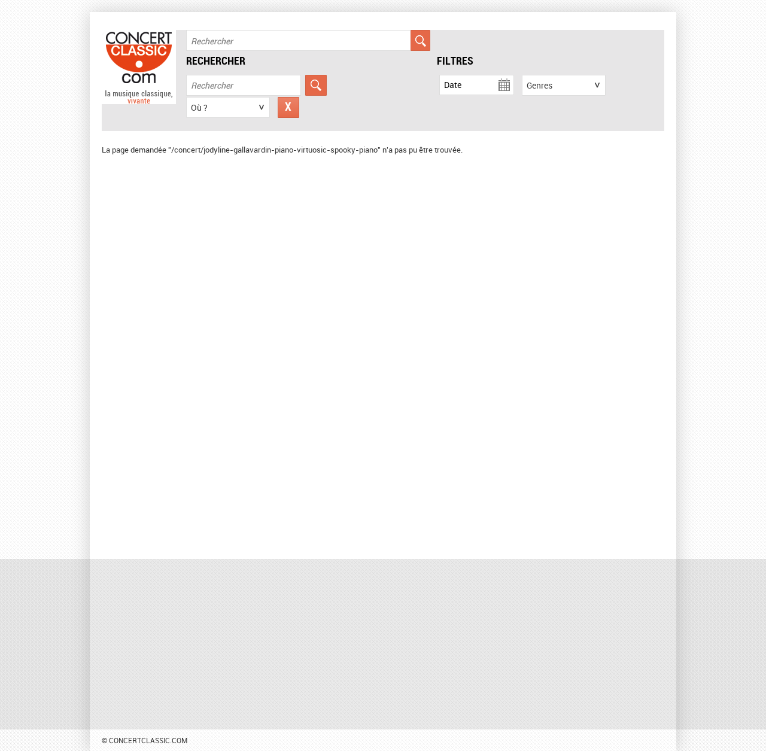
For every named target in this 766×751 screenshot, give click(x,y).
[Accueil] (139, 101)
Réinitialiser (288, 107)
